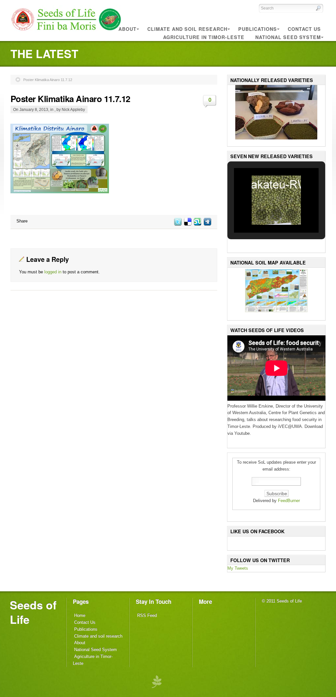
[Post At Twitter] (177, 224)
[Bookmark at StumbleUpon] (197, 224)
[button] (261, 215)
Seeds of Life (33, 612)
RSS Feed (147, 615)
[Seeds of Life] (66, 32)
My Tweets (237, 568)
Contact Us (84, 622)
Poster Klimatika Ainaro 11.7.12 (47, 80)
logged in (52, 271)
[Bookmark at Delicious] (187, 224)
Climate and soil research (98, 636)
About (79, 642)
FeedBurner (289, 500)
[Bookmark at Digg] (207, 224)
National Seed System (95, 649)
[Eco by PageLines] (156, 681)
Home (79, 615)
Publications (85, 629)
